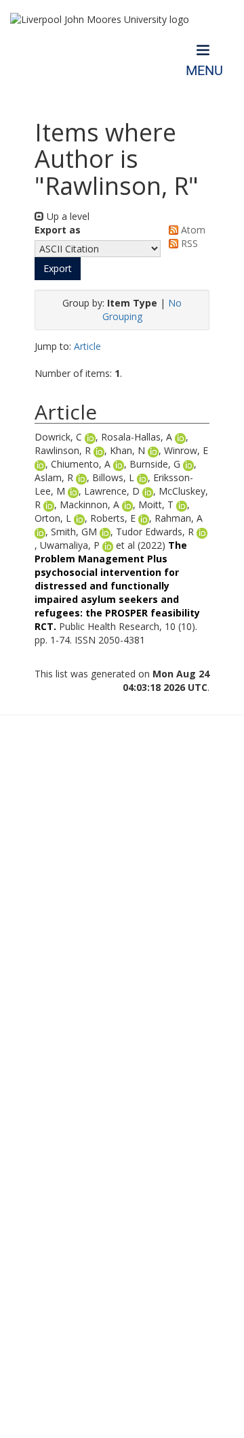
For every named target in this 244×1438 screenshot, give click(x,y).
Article (87, 346)
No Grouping (142, 309)
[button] (58, 268)
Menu (204, 70)
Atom (191, 229)
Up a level (66, 216)
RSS (188, 243)
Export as (58, 229)
